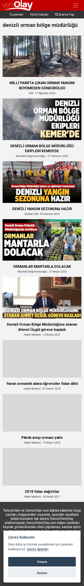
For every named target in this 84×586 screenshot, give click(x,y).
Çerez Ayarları (37, 549)
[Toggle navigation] (75, 5)
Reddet (42, 573)
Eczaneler (16, 14)
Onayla (42, 561)
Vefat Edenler (39, 14)
